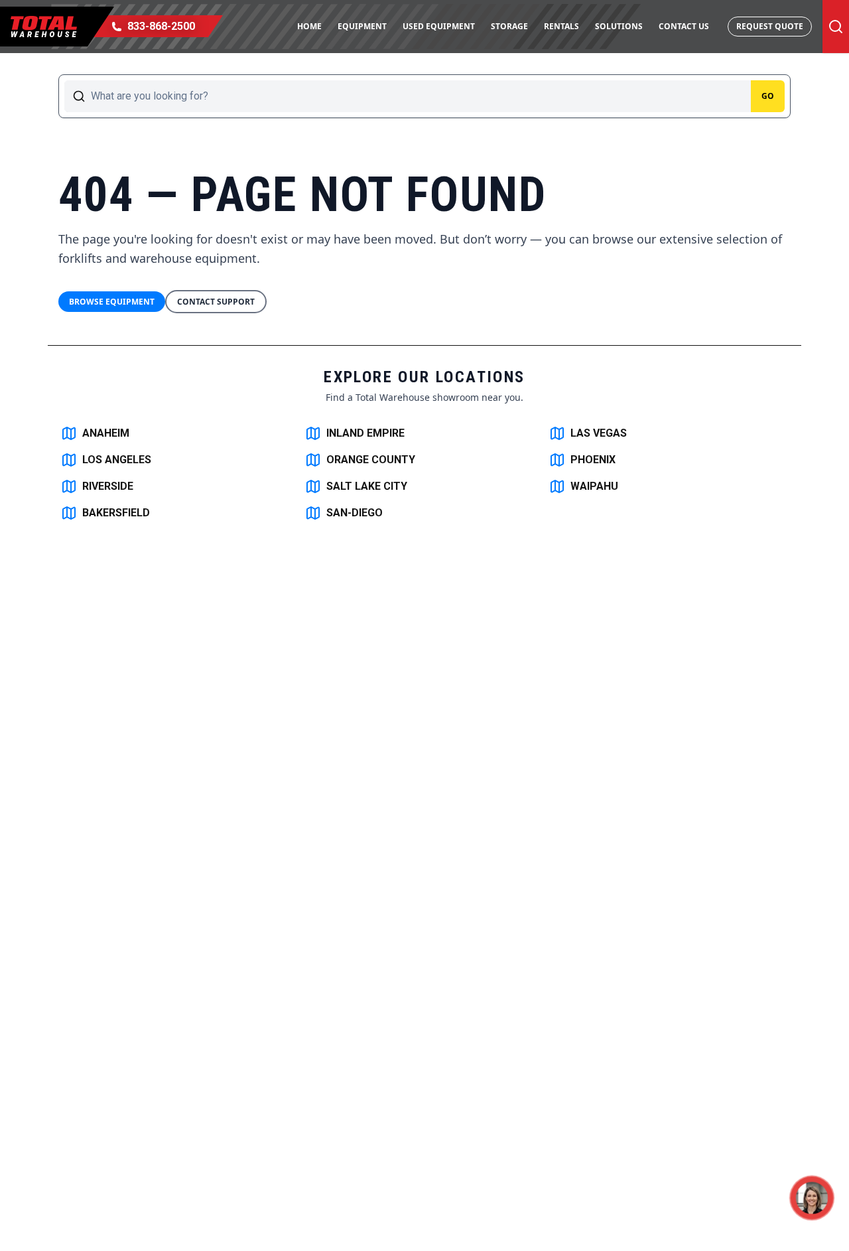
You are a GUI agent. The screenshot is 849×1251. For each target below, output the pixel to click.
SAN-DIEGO (354, 512)
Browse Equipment (112, 301)
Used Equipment (439, 26)
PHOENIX (593, 459)
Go (767, 96)
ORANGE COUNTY (370, 459)
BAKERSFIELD (116, 512)
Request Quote (769, 26)
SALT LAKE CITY (366, 486)
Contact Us (684, 26)
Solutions (619, 26)
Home (309, 26)
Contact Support (216, 301)
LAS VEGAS (598, 433)
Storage (509, 26)
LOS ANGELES (116, 459)
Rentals (561, 26)
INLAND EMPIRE (365, 433)
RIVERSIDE (107, 486)
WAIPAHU (594, 486)
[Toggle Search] (835, 26)
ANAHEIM (105, 433)
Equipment (362, 26)
